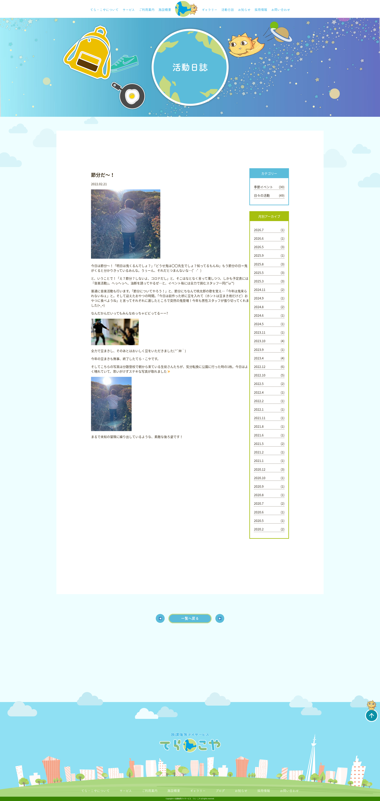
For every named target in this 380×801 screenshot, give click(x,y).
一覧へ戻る (190, 618)
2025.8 (259, 264)
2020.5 (259, 520)
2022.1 (259, 409)
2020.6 (259, 512)
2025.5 (259, 272)
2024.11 (259, 289)
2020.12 (259, 469)
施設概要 (165, 9)
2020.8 (259, 494)
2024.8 (259, 306)
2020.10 (259, 477)
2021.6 (259, 435)
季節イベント (263, 186)
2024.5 (259, 323)
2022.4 (259, 392)
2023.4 (259, 358)
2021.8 (259, 426)
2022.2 (259, 400)
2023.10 (259, 340)
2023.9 (259, 349)
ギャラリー (209, 9)
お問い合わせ (280, 9)
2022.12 (259, 366)
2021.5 (259, 443)
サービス (129, 9)
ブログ (220, 790)
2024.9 (259, 298)
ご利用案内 (147, 9)
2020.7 (259, 503)
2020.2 (259, 529)
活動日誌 (227, 9)
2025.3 (259, 281)
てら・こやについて (104, 9)
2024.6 (259, 315)
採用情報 (261, 9)
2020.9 (259, 486)
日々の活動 (262, 195)
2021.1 (259, 460)
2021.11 (259, 417)
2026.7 (259, 229)
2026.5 (259, 246)
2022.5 (259, 383)
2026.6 (259, 238)
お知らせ (244, 9)
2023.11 (259, 332)
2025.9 (259, 255)
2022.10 (259, 375)
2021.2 (259, 452)
